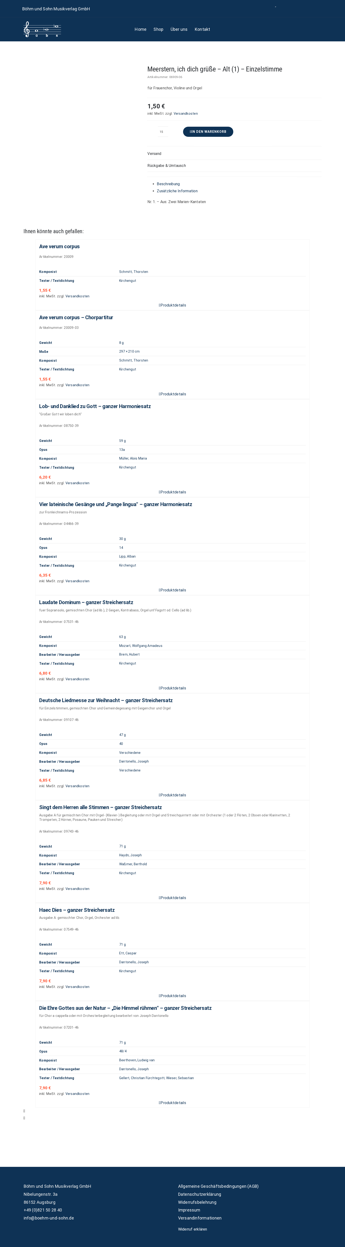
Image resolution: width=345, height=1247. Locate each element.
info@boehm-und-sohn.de (49, 1218)
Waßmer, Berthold (133, 864)
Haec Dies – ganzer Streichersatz (77, 910)
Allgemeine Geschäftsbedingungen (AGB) (218, 1186)
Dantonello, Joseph (134, 761)
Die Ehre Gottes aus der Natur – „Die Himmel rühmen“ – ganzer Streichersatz (125, 1008)
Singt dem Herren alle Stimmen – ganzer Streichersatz (100, 807)
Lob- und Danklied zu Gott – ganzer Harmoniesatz (95, 406)
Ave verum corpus (59, 246)
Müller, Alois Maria (133, 458)
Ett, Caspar (128, 953)
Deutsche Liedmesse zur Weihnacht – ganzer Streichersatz (106, 700)
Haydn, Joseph (130, 855)
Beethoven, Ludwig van (137, 1060)
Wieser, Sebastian (180, 1078)
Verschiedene (130, 753)
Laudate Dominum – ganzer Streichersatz (86, 602)
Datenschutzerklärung (199, 1194)
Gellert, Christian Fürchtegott (142, 1078)
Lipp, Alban (127, 556)
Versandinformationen (200, 1218)
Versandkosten (186, 114)
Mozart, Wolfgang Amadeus (140, 646)
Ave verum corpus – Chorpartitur (76, 317)
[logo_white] (42, 23)
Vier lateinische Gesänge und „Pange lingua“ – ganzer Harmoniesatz (115, 504)
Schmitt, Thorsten (133, 272)
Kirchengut (127, 281)
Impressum (189, 1210)
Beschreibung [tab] (168, 184)
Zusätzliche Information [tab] (177, 191)
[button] (234, 154)
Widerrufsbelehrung (197, 1202)
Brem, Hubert (129, 654)
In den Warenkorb (209, 132)
